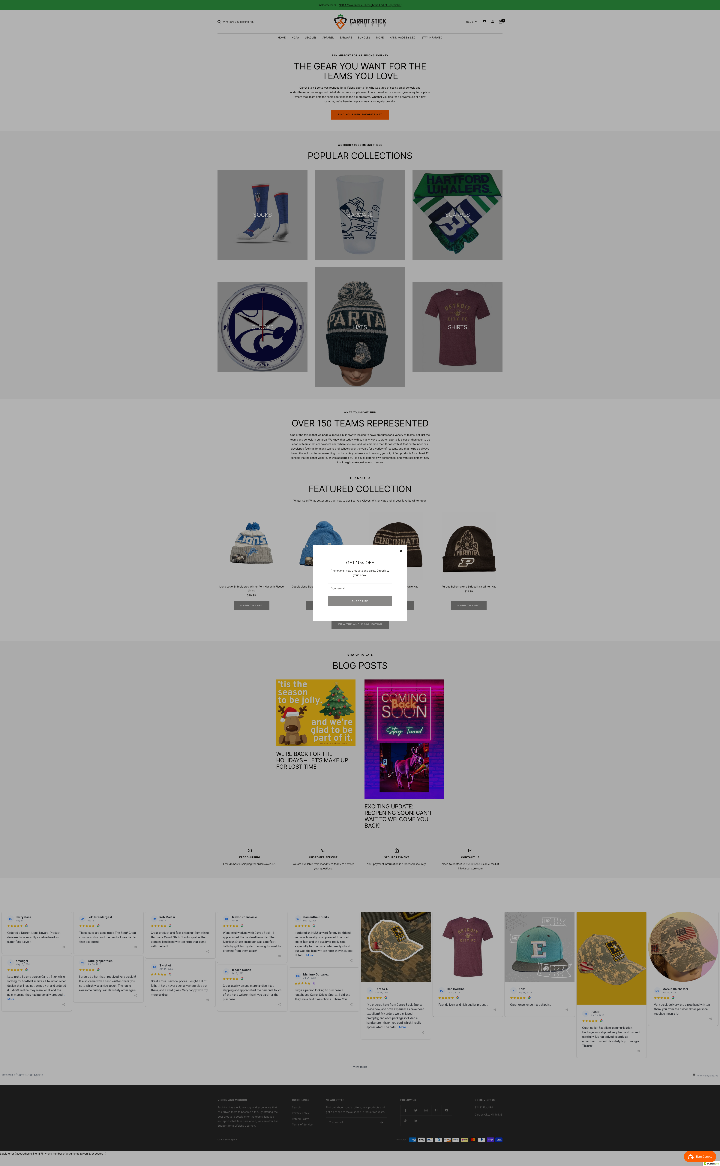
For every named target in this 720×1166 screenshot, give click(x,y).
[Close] (401, 551)
